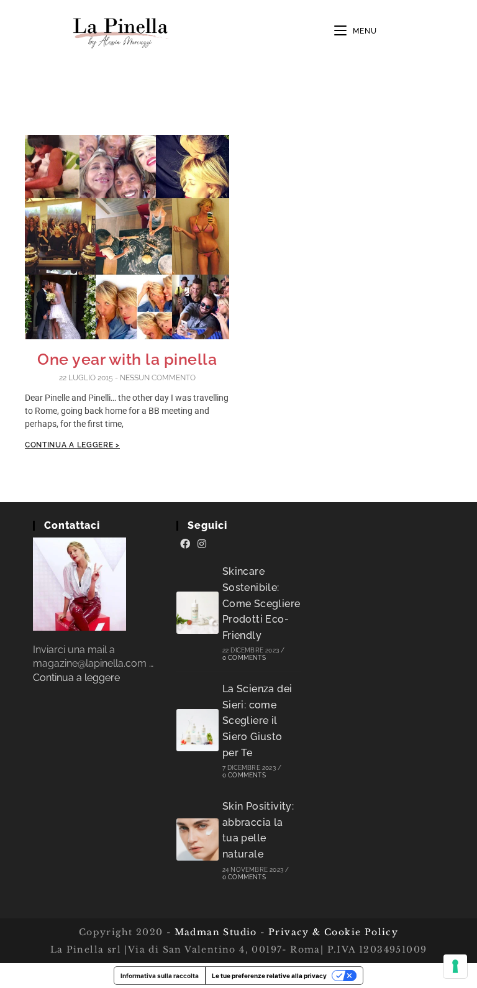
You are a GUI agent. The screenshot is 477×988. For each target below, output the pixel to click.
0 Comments (244, 657)
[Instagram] (202, 544)
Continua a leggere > (72, 445)
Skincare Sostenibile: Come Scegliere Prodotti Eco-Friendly (261, 603)
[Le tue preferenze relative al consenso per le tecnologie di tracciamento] (455, 966)
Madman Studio (214, 932)
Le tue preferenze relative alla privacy (269, 975)
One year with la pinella (127, 359)
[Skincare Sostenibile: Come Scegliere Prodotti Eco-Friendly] (197, 613)
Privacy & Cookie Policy (333, 932)
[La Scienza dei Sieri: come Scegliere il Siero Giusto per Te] (197, 730)
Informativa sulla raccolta (159, 975)
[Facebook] (185, 544)
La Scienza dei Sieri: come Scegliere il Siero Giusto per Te (257, 720)
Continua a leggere (76, 678)
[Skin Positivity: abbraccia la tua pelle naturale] (197, 839)
